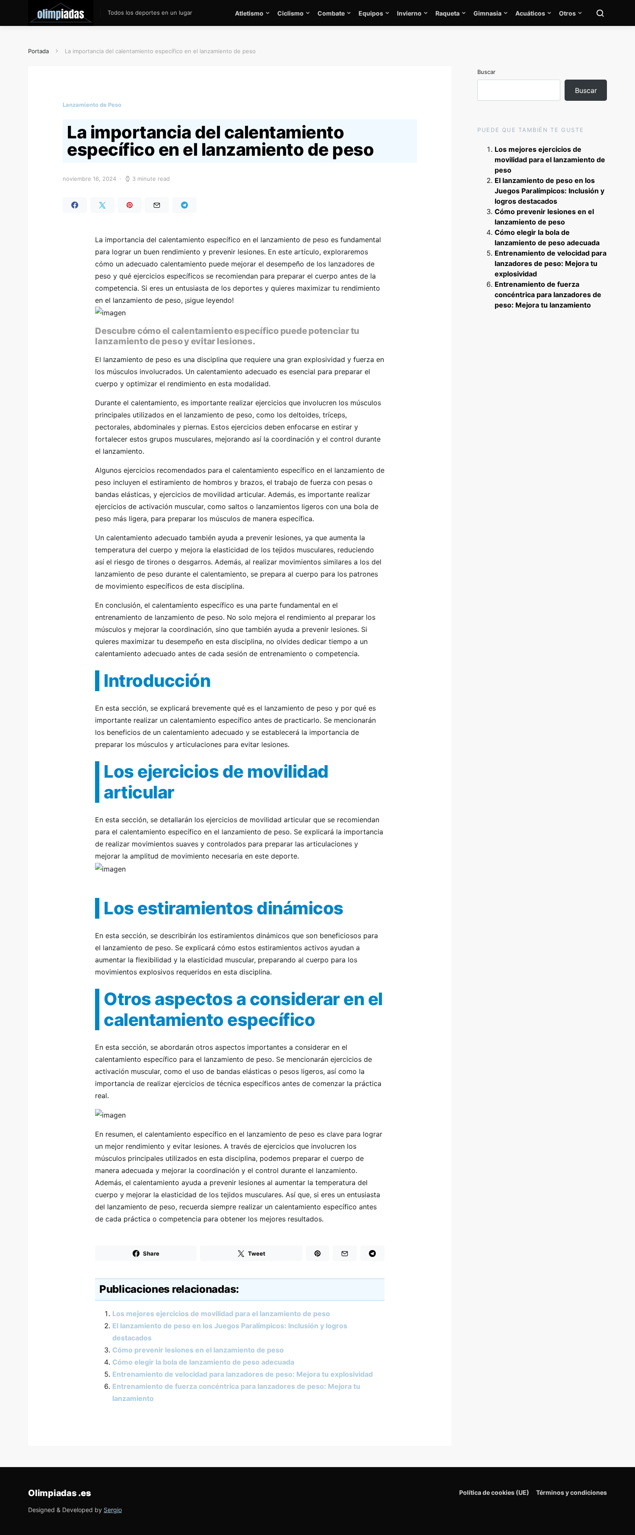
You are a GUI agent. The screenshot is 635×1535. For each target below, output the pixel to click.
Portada (38, 51)
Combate (331, 13)
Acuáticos (530, 13)
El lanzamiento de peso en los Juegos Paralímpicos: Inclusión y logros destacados (549, 190)
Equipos (371, 13)
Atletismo (249, 13)
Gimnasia (487, 13)
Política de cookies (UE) (494, 1492)
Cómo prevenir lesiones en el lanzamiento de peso (198, 1350)
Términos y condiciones (571, 1492)
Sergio (113, 1509)
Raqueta (447, 13)
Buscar (486, 71)
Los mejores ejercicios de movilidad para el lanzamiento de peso (221, 1313)
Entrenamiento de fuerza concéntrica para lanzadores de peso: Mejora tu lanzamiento (548, 294)
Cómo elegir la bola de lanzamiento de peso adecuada (203, 1362)
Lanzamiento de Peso (92, 104)
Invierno (409, 13)
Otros (567, 13)
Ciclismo (290, 13)
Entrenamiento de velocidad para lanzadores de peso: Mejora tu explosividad (242, 1374)
